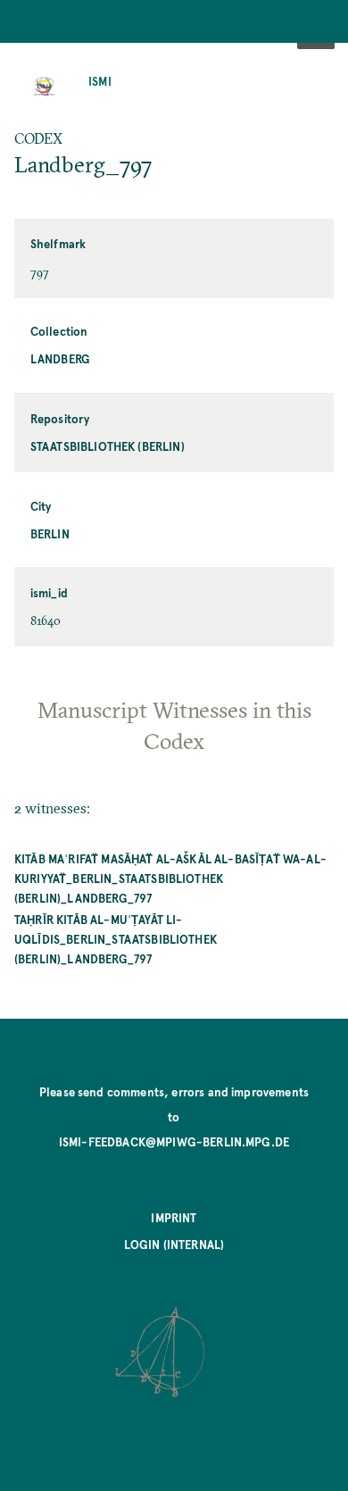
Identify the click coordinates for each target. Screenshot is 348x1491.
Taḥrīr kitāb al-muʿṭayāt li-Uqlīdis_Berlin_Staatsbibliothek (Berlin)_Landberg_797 (115, 939)
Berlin (50, 533)
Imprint (173, 1217)
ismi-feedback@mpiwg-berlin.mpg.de (174, 1141)
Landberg (60, 358)
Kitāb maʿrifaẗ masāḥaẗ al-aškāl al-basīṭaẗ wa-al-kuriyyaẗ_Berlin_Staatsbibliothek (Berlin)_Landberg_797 (170, 878)
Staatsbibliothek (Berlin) (107, 445)
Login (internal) (174, 1244)
